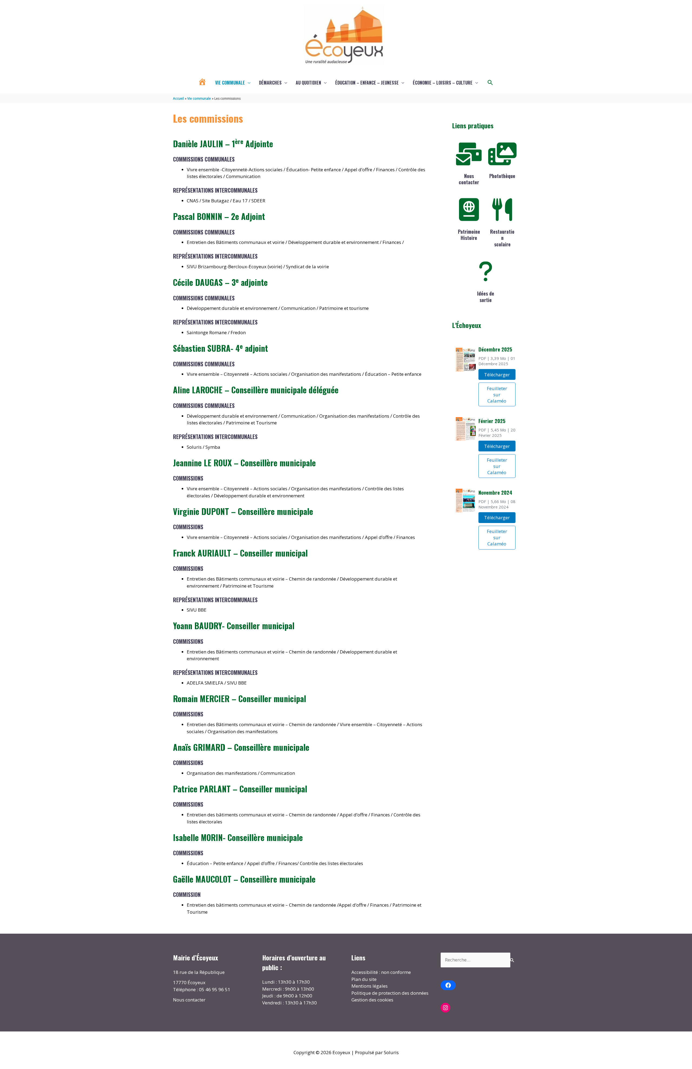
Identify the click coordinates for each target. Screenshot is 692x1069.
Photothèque (502, 175)
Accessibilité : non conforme (381, 972)
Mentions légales (369, 986)
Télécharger (497, 374)
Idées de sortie (485, 296)
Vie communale (230, 82)
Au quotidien (308, 82)
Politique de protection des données (389, 993)
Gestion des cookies (372, 1000)
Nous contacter (469, 179)
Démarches (270, 82)
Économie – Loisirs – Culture (443, 82)
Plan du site (364, 979)
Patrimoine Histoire (469, 234)
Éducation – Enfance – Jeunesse (367, 82)
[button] (490, 82)
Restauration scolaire (502, 238)
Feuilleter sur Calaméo (497, 394)
